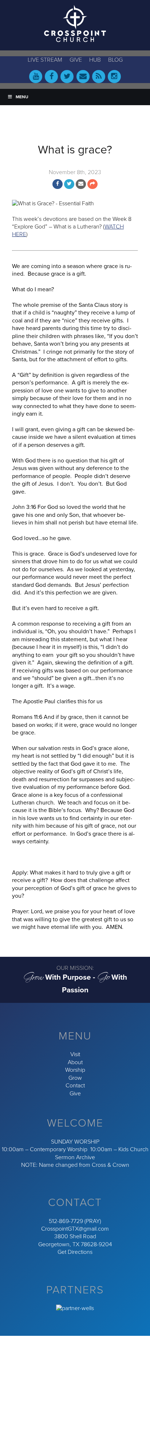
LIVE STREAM (45, 59)
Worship (75, 1070)
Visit (75, 1054)
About (75, 1062)
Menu (22, 96)
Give (75, 1093)
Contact (75, 1085)
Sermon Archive (75, 1157)
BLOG (115, 59)
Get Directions (75, 1252)
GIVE (76, 59)
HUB (95, 59)
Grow (75, 1078)
